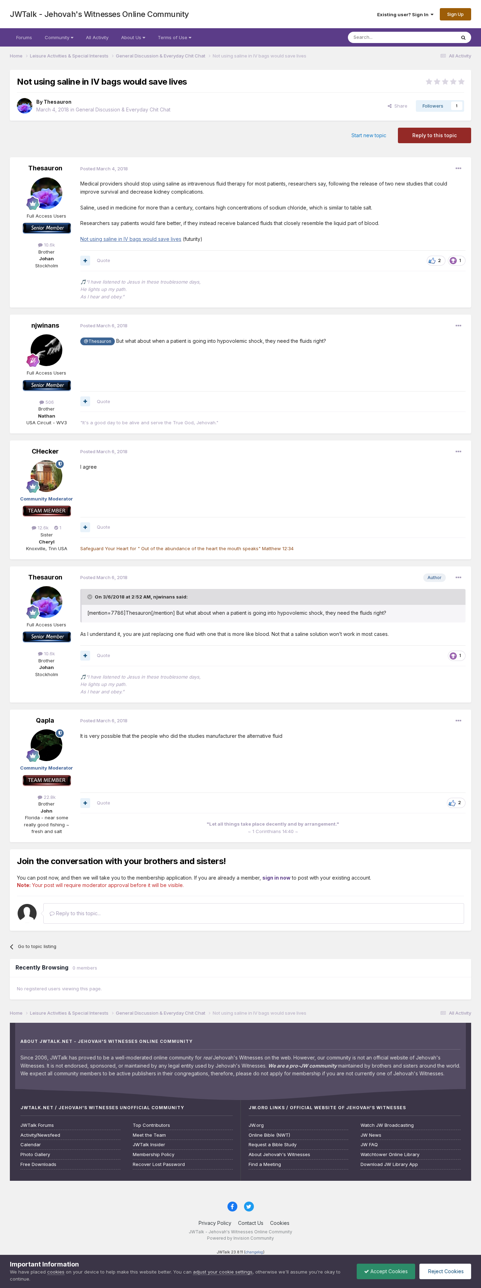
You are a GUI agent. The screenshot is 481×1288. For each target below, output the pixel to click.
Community (58, 37)
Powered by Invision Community (240, 1238)
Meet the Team (149, 1135)
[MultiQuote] (85, 261)
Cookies (279, 1223)
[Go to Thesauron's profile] (24, 106)
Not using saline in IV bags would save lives (130, 239)
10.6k (49, 245)
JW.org (256, 1125)
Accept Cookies (388, 1271)
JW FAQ (369, 1144)
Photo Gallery (35, 1154)
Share (399, 106)
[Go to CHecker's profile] (46, 476)
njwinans (45, 325)
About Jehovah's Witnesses (279, 1154)
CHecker (45, 451)
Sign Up (455, 14)
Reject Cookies (445, 1271)
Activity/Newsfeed (40, 1135)
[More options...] (458, 168)
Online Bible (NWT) (269, 1135)
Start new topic (368, 135)
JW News (371, 1135)
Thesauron (57, 102)
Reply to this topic (434, 135)
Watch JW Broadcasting (387, 1125)
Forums (24, 37)
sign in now (276, 878)
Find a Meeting (265, 1164)
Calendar (30, 1144)
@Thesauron (97, 341)
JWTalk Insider (149, 1144)
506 (49, 402)
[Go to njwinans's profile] (46, 350)
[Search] (463, 37)
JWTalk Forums (37, 1125)
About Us (132, 37)
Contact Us (250, 1223)
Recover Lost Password (159, 1164)
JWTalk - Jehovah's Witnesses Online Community (99, 14)
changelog (254, 1252)
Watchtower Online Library (390, 1154)
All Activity (97, 37)
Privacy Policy (215, 1223)
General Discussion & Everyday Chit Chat (123, 110)
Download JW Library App (389, 1164)
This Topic (435, 37)
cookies (55, 1272)
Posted (104, 168)
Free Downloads (38, 1164)
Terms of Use (173, 37)
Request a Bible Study (272, 1144)
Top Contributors (151, 1125)
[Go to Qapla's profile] (46, 745)
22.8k (49, 797)
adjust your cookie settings (222, 1272)
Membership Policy (153, 1154)
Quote (103, 260)
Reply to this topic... (78, 913)
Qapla (45, 720)
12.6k (42, 527)
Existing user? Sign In (404, 14)
